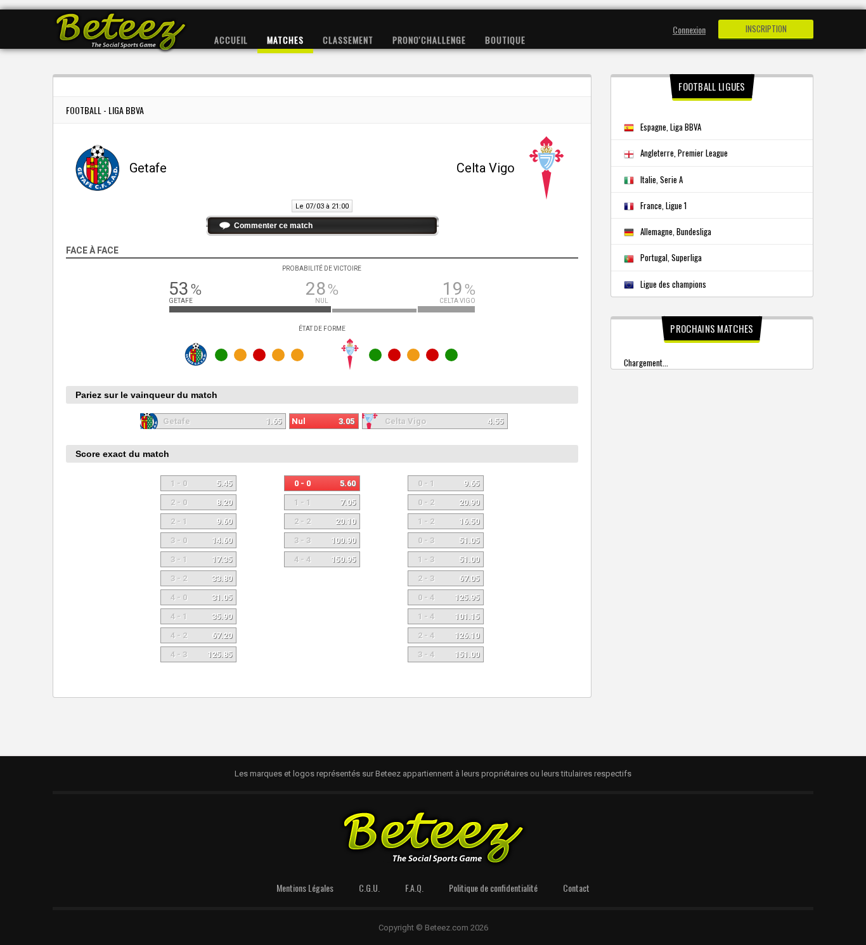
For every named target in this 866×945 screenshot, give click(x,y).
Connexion (689, 29)
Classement (348, 39)
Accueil (231, 39)
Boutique (505, 39)
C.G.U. (369, 887)
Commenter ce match (273, 225)
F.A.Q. (414, 887)
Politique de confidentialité (493, 887)
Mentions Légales (304, 887)
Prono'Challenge (429, 39)
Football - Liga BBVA (105, 110)
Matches (285, 39)
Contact (576, 887)
